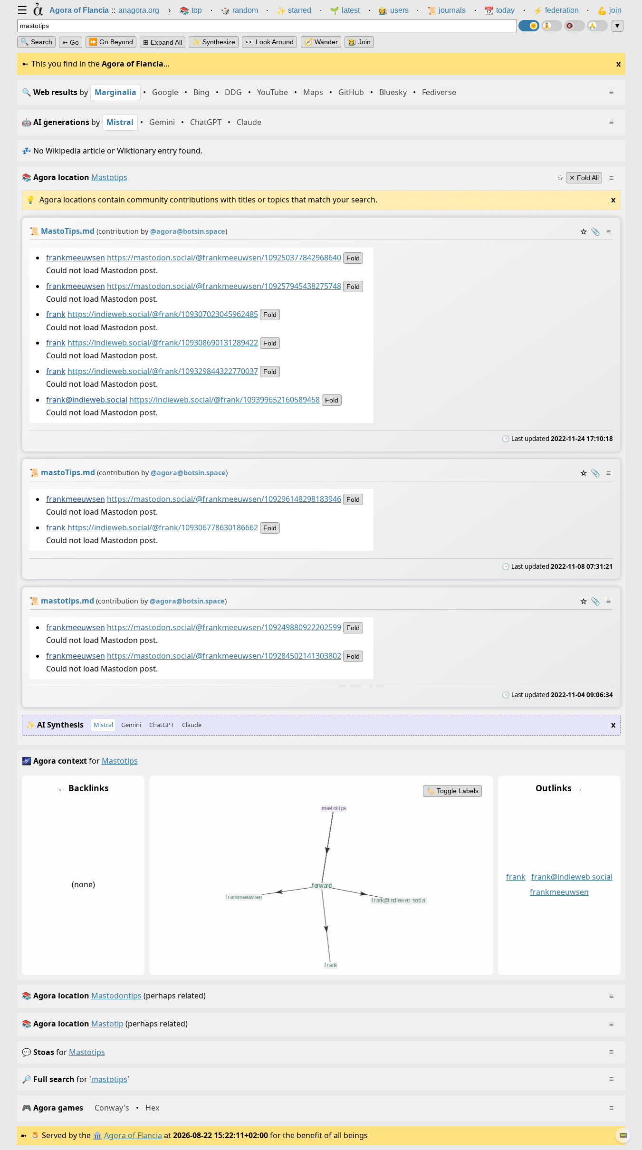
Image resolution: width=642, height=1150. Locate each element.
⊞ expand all (162, 42)
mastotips (87, 1052)
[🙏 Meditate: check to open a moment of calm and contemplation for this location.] (597, 25)
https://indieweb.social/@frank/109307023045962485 (162, 314)
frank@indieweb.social (86, 399)
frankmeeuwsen (75, 257)
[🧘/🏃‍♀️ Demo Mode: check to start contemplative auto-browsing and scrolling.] (551, 25)
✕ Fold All (584, 178)
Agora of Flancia (133, 1135)
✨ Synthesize (213, 42)
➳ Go (70, 42)
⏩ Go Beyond (111, 42)
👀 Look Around (269, 42)
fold (352, 257)
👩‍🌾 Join (359, 42)
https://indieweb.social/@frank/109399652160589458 (224, 399)
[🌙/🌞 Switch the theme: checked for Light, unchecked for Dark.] (528, 25)
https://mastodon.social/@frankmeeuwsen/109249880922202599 (223, 627)
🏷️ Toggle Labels (452, 791)
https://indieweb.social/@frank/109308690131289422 (162, 342)
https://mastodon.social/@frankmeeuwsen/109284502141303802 (223, 656)
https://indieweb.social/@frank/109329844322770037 (162, 371)
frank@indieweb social (571, 877)
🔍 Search (36, 42)
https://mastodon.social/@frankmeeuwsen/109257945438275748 (223, 285)
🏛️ (97, 1135)
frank (55, 314)
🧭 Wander (321, 42)
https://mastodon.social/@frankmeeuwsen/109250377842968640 (223, 257)
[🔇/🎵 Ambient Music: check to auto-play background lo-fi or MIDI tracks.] (574, 25)
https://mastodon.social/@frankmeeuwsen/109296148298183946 (223, 499)
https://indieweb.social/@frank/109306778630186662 (162, 527)
